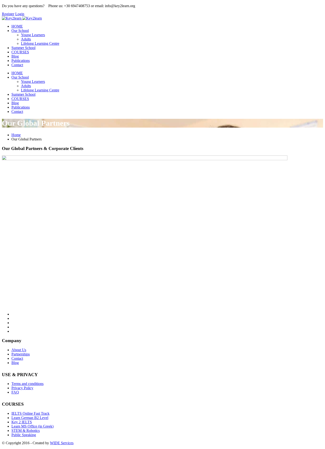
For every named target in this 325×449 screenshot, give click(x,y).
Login (19, 14)
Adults (26, 39)
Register (8, 14)
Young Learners (33, 35)
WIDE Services (62, 443)
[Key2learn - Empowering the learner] (11, 18)
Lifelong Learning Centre (40, 43)
